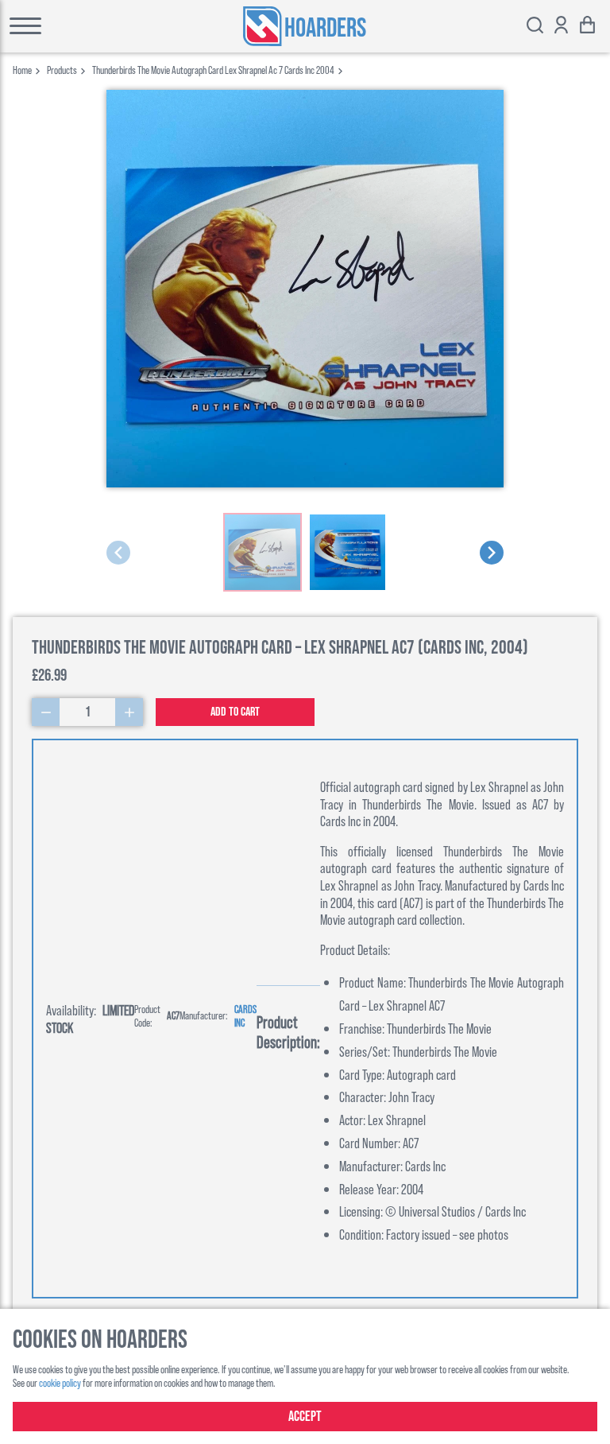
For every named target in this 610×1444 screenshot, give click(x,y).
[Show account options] (561, 26)
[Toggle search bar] (535, 26)
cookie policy (60, 1382)
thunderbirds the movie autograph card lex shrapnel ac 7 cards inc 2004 (213, 69)
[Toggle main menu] (69, 26)
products (62, 69)
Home (22, 69)
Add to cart (235, 712)
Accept (305, 1416)
